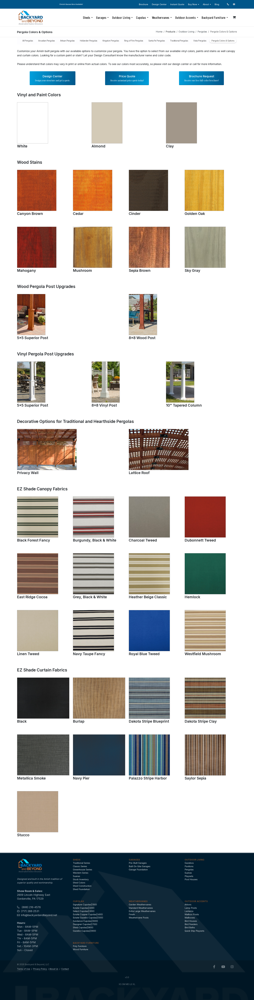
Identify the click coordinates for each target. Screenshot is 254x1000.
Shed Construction (82, 886)
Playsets (189, 876)
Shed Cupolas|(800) (83, 927)
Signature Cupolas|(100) (85, 904)
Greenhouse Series (82, 869)
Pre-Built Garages (138, 863)
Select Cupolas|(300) (84, 911)
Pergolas (202, 31)
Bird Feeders (191, 924)
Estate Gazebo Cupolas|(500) (88, 917)
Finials (132, 914)
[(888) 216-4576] (228, 4)
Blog (217, 4)
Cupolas (78, 901)
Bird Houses (191, 921)
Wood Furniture (80, 949)
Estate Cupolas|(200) (84, 908)
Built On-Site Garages (139, 866)
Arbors (188, 904)
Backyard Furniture (86, 943)
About (206, 4)
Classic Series (80, 866)
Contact (65, 969)
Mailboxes (190, 917)
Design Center (159, 4)
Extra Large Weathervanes (142, 911)
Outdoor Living (186, 31)
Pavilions (189, 866)
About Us (53, 969)
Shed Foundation (81, 889)
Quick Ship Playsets (194, 931)
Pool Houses (191, 879)
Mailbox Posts (192, 914)
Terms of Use (23, 969)
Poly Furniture (80, 946)
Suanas (76, 876)
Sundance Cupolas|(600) (85, 921)
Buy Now (192, 4)
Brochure (143, 4)
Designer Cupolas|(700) (85, 924)
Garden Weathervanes (140, 904)
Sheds (76, 859)
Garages (134, 859)
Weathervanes (138, 901)
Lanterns (189, 911)
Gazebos (189, 863)
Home (159, 31)
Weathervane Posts (139, 917)
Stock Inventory (81, 879)
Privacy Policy (40, 969)
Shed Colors (79, 882)
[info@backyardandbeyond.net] (234, 4)
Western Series (80, 873)
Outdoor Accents (196, 901)
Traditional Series (81, 863)
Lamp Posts (191, 908)
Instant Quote (177, 4)
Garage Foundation (138, 869)
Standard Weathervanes (141, 908)
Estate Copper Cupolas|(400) (88, 914)
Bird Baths (190, 927)
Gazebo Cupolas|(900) (84, 931)
